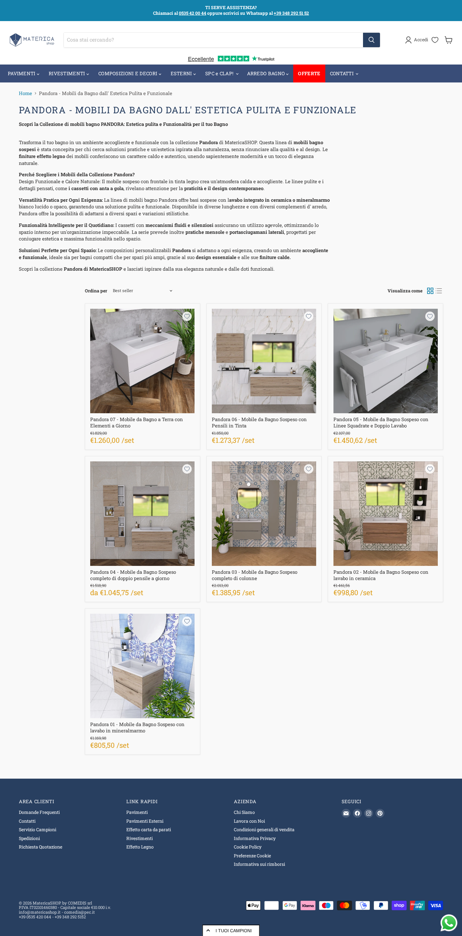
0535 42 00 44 (192, 13)
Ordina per (96, 290)
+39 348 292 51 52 (291, 13)
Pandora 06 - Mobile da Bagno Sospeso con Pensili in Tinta (259, 422)
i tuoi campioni (234, 930)
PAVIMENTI (22, 73)
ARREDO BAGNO (266, 73)
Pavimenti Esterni (144, 821)
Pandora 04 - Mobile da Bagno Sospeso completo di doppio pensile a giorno (133, 575)
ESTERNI (182, 73)
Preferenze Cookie (252, 856)
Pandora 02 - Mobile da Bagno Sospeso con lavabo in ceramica (380, 575)
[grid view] (430, 290)
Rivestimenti (139, 838)
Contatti (27, 821)
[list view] (439, 290)
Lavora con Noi (249, 821)
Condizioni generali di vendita (264, 829)
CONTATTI (342, 73)
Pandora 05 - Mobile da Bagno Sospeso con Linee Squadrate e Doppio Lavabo (380, 422)
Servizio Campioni (37, 829)
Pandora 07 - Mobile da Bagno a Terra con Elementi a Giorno (136, 422)
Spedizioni (29, 838)
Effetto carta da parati (148, 829)
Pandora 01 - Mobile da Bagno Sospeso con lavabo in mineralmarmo (137, 727)
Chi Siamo (244, 812)
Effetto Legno (140, 847)
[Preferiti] (435, 40)
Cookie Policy (247, 847)
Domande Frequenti (39, 812)
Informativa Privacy (255, 838)
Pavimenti (137, 812)
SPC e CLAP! (220, 73)
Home (25, 93)
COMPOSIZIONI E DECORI (128, 73)
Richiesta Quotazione (40, 847)
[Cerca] (371, 40)
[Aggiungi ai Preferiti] (187, 316)
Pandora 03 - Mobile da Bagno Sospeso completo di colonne (254, 575)
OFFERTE (309, 73)
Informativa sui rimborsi (259, 864)
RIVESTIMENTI (67, 73)
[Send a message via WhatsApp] (449, 923)
